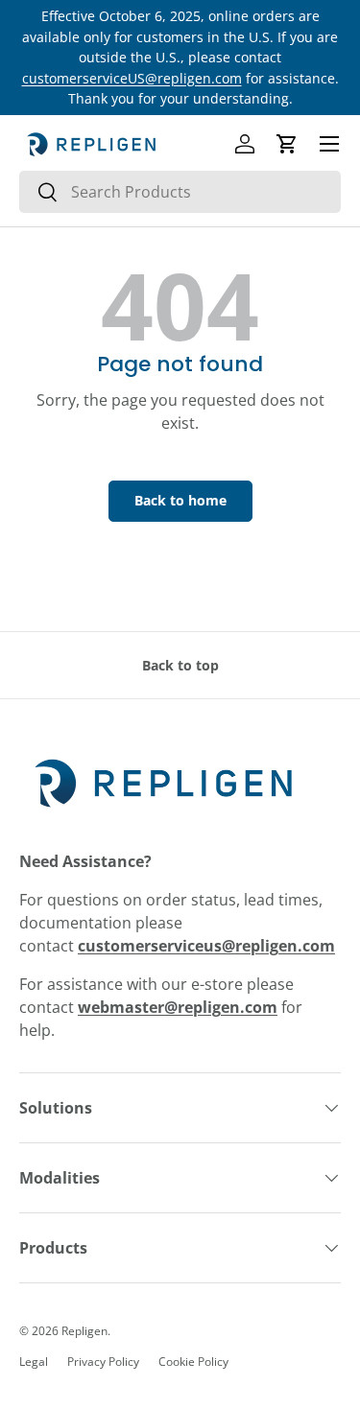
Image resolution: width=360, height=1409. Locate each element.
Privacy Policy (103, 1361)
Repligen (84, 1331)
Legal (33, 1361)
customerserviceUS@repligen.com (132, 78)
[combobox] (180, 192)
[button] (287, 144)
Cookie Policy (193, 1361)
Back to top (180, 665)
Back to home (180, 500)
